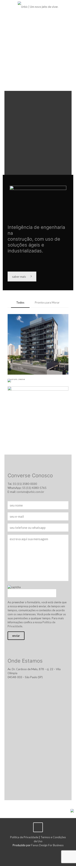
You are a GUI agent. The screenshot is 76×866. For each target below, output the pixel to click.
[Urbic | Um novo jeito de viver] (38, 6)
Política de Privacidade (24, 837)
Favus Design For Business (47, 845)
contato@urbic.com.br (30, 491)
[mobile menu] (70, 6)
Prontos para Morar (47, 302)
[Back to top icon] (38, 827)
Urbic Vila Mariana (33, 395)
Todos (20, 302)
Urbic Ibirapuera (31, 323)
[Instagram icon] (38, 851)
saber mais (19, 276)
